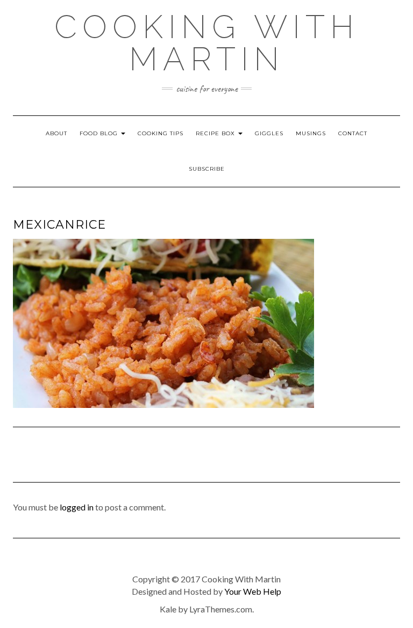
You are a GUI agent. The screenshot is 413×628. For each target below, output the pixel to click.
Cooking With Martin (206, 43)
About (56, 133)
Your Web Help (252, 591)
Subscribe (207, 168)
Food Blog (100, 133)
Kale (168, 609)
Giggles (269, 133)
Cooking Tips (160, 133)
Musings (311, 133)
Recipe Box (216, 133)
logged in (77, 507)
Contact (352, 133)
